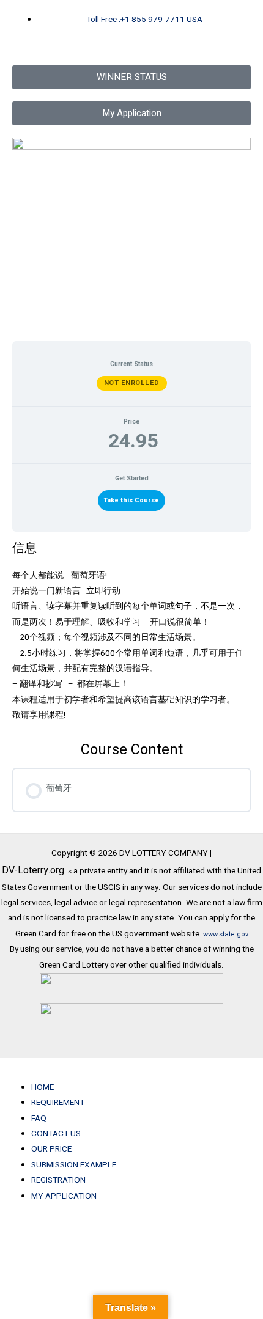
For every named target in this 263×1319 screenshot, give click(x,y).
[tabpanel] (131, 632)
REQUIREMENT (57, 1103)
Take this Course (131, 500)
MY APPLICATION (64, 1196)
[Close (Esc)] (176, 1233)
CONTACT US (56, 1134)
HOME (42, 1087)
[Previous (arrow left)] (24, 1249)
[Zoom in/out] (24, 1233)
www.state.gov (225, 934)
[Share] (126, 1233)
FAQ (38, 1118)
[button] (131, 1071)
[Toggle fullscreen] (75, 1233)
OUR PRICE (51, 1149)
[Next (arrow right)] (75, 1249)
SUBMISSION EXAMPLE (73, 1165)
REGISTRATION (58, 1180)
